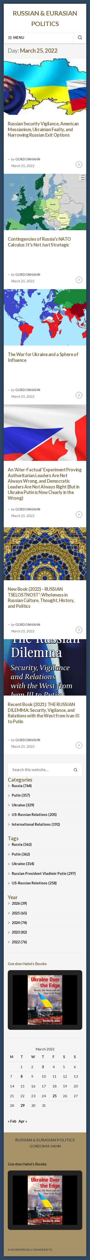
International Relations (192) (36, 824)
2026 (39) (19, 903)
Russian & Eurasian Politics (45, 1139)
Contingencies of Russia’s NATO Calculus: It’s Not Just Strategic (39, 241)
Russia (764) (22, 786)
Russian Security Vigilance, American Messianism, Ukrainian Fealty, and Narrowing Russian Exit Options (43, 129)
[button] (33, 1011)
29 (22, 1105)
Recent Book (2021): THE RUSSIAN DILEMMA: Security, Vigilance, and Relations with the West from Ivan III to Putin (44, 713)
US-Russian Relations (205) (34, 814)
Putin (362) (21, 854)
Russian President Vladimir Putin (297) (44, 873)
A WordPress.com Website (30, 1249)
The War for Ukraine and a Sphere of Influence (43, 357)
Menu (18, 37)
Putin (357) (21, 795)
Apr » (22, 1121)
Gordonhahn (27, 159)
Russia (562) (22, 844)
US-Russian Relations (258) (34, 883)
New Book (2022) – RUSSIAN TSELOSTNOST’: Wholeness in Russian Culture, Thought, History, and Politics (41, 597)
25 (54, 1096)
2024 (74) (19, 922)
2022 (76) (19, 942)
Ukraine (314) (23, 864)
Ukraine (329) (23, 805)
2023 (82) (19, 932)
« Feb (12, 1121)
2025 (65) (19, 913)
